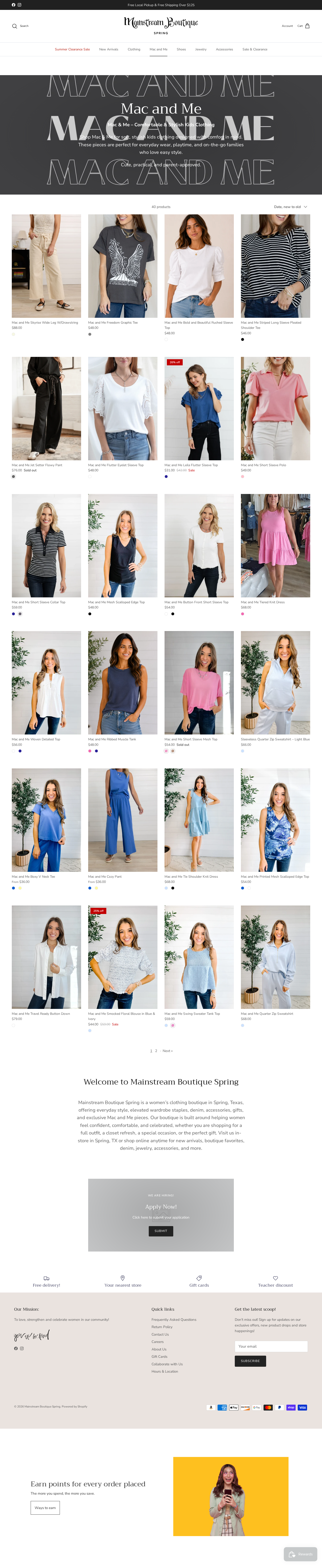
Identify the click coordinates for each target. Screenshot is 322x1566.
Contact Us (160, 1334)
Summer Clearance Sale (72, 49)
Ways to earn (45, 1507)
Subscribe (250, 1361)
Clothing (134, 49)
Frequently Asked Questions (174, 1319)
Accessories (224, 49)
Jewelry (200, 49)
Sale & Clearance (255, 49)
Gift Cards (159, 1356)
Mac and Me (158, 49)
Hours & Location (165, 1371)
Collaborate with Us (167, 1364)
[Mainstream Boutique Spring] (161, 26)
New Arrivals (108, 49)
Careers (158, 1341)
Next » (168, 1050)
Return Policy (162, 1327)
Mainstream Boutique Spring (42, 1406)
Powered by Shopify (74, 1406)
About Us (159, 1349)
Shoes (181, 49)
